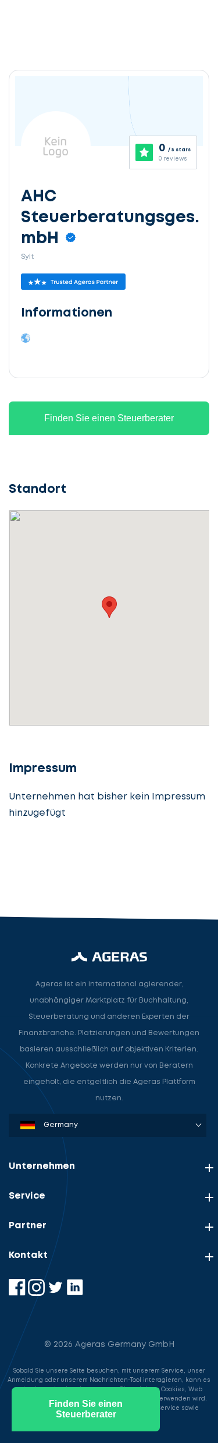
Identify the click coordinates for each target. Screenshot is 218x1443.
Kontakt (28, 1255)
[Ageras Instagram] (37, 1293)
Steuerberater (52, 810)
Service (27, 1196)
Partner (28, 1225)
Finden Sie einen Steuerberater (109, 418)
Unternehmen (42, 1166)
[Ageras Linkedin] (74, 1293)
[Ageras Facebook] (18, 1293)
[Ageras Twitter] (56, 1293)
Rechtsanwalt (50, 865)
